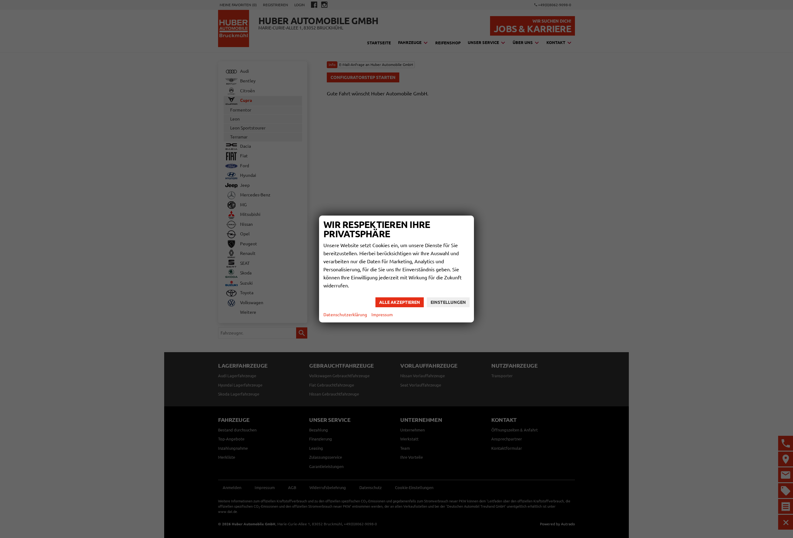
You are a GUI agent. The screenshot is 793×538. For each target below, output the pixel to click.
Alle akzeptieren (399, 302)
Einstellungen (448, 302)
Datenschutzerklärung (345, 314)
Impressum (382, 314)
